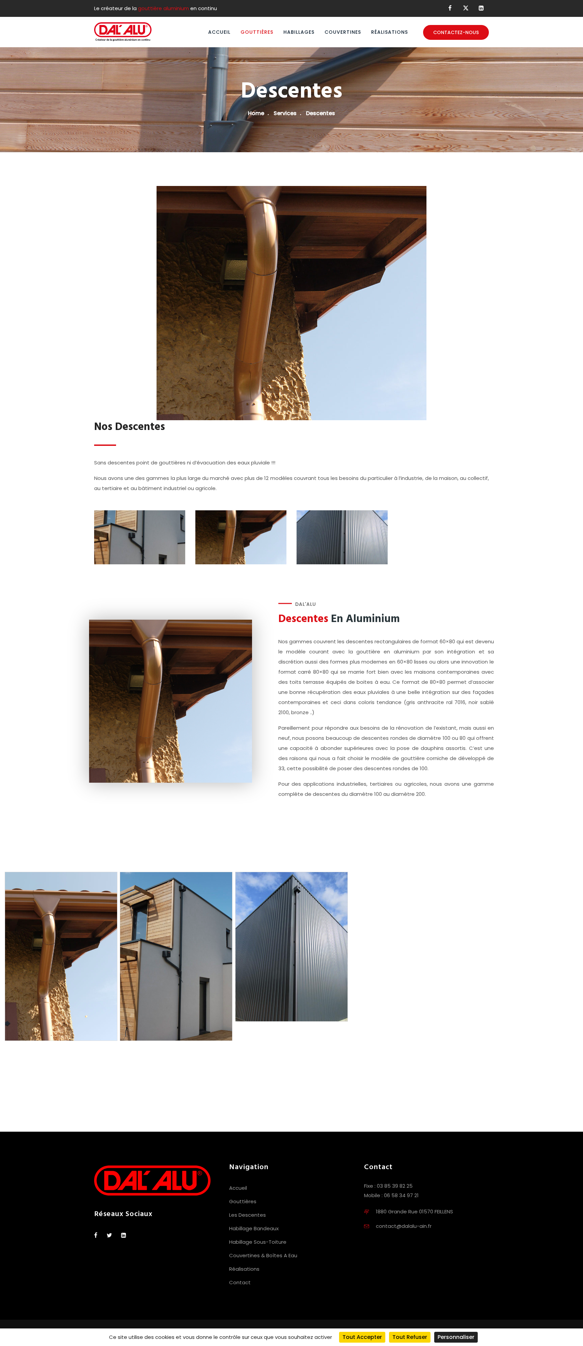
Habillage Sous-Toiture (257, 1241)
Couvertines (343, 32)
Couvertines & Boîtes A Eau (263, 1255)
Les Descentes (247, 1214)
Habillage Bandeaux (254, 1228)
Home (256, 113)
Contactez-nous (456, 32)
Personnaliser (456, 1337)
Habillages (298, 32)
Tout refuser (409, 1337)
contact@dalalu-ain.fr (404, 1226)
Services (285, 113)
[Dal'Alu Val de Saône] (122, 32)
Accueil (219, 32)
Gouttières (257, 32)
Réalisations (389, 32)
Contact (240, 1282)
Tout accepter (362, 1337)
